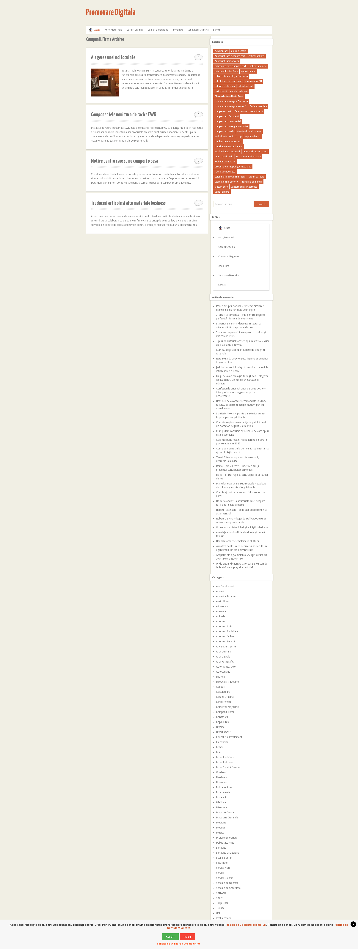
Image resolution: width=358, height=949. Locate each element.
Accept (170, 936)
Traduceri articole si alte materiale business (128, 203)
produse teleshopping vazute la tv (233, 166)
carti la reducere (239, 91)
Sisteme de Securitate (228, 887)
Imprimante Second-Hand (229, 146)
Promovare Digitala (111, 13)
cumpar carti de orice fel (228, 121)
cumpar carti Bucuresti (227, 116)
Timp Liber (222, 903)
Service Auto (223, 867)
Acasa (97, 29)
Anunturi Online (225, 636)
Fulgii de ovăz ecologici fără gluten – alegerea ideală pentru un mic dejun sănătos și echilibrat (242, 380)
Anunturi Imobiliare (227, 631)
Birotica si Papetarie (227, 681)
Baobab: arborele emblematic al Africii (237, 541)
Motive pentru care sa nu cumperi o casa (124, 161)
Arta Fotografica (225, 661)
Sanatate (221, 847)
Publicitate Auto (225, 842)
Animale (220, 616)
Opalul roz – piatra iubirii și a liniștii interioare (242, 527)
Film (218, 752)
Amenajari (221, 611)
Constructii (222, 716)
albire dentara (238, 51)
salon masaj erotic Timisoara (230, 176)
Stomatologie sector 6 (226, 181)
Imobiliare (177, 29)
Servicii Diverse (224, 877)
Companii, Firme (225, 711)
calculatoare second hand (228, 81)
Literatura (221, 807)
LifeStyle (221, 802)
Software (221, 892)
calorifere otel (245, 86)
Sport (219, 897)
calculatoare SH (253, 81)
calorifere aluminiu (225, 86)
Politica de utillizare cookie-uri (245, 924)
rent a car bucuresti (225, 171)
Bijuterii (220, 676)
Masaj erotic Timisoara (248, 156)
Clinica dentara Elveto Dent (229, 96)
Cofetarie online (258, 106)
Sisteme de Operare (227, 882)
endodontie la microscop (228, 136)
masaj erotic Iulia (224, 156)
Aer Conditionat (225, 586)
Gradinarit (221, 772)
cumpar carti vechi (224, 131)
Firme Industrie (224, 762)
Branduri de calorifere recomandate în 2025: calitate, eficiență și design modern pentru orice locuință (241, 405)
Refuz (187, 936)
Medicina (221, 822)
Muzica (220, 832)
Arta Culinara (223, 651)
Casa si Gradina (135, 29)
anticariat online (258, 66)
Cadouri (220, 686)
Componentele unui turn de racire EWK (123, 114)
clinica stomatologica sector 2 (230, 106)
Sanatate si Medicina (198, 29)
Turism (220, 908)
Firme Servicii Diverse (228, 767)
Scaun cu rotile (256, 176)
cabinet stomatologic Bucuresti (231, 76)
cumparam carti (223, 111)
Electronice (222, 742)
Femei (219, 747)
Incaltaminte (223, 792)
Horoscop (221, 782)
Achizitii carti (221, 51)
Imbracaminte (224, 787)
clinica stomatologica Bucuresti (231, 101)
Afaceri (220, 591)
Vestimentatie (223, 918)
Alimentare (222, 606)
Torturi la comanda (252, 181)
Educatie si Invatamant (229, 737)
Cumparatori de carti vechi (249, 111)
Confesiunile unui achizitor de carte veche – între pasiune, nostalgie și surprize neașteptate (241, 392)
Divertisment (223, 732)
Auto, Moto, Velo (113, 29)
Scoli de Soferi (224, 857)
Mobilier (220, 827)
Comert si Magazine (157, 29)
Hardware (221, 777)
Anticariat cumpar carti (227, 61)
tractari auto (221, 186)
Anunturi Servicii (225, 641)
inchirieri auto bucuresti (227, 151)
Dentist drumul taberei (249, 131)
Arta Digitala (223, 656)
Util (218, 913)
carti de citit (221, 91)
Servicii (216, 29)
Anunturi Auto (224, 626)
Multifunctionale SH (225, 161)
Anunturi (221, 621)
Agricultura (222, 601)
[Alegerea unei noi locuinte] (105, 82)
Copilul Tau (222, 721)
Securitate (221, 862)
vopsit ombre (222, 191)
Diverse (220, 726)
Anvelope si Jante (226, 646)
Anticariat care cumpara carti (230, 56)
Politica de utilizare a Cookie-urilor (178, 943)
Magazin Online (225, 812)
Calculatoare (223, 691)
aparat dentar (248, 71)
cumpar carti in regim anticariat (231, 126)
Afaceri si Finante (225, 596)
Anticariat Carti (256, 56)
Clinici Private (223, 701)
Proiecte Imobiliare (226, 837)
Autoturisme (223, 671)
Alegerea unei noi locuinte (113, 57)
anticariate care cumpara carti (230, 66)
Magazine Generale (227, 817)
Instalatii (221, 797)
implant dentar (252, 136)
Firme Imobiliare (225, 757)
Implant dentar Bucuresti (228, 141)
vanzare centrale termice (244, 186)
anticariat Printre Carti (226, 71)
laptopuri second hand (255, 151)
